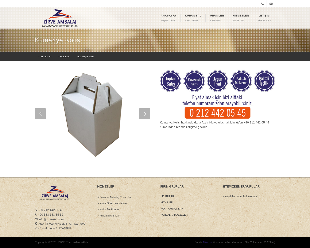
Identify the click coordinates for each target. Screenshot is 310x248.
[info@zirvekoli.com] (271, 3)
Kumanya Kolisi (86, 56)
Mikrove (207, 242)
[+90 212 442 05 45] (262, 3)
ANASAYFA (45, 56)
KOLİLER (64, 56)
